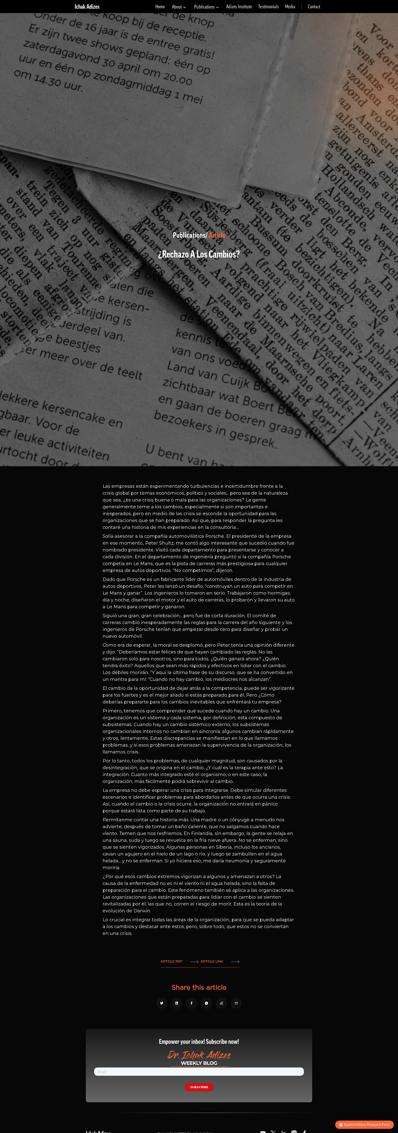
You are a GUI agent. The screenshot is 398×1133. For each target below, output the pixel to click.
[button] (179, 7)
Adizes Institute (239, 6)
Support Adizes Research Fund (367, 1124)
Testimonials (268, 6)
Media (290, 6)
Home (160, 6)
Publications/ (190, 235)
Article (217, 235)
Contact (314, 6)
